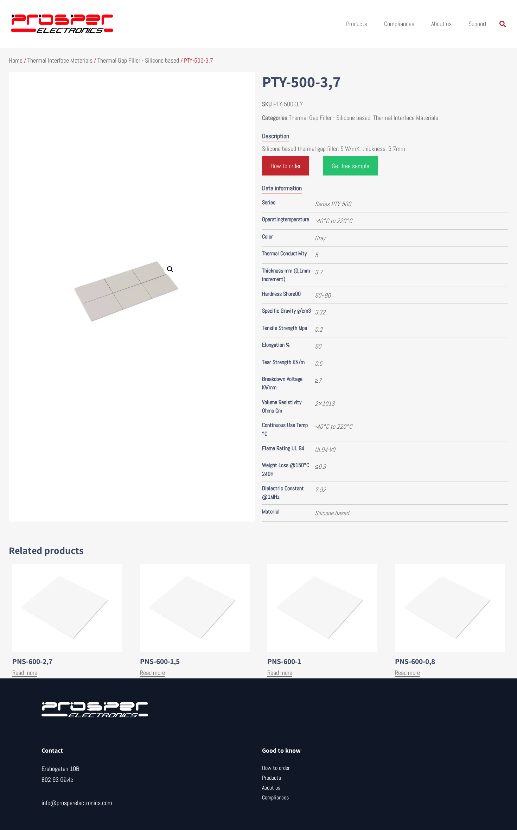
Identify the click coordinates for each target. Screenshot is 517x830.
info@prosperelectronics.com (77, 803)
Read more (24, 673)
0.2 (319, 329)
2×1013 (324, 404)
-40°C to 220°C (333, 221)
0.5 (318, 363)
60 (318, 346)
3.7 (319, 272)
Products (356, 24)
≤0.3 (320, 466)
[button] (502, 24)
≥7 (318, 380)
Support (477, 24)
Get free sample (350, 166)
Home (16, 60)
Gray (320, 238)
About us (441, 24)
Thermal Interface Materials (59, 60)
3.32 (320, 312)
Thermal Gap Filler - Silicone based (138, 60)
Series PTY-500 (333, 204)
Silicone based (332, 513)
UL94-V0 (325, 450)
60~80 (323, 295)
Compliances (399, 24)
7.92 (320, 490)
